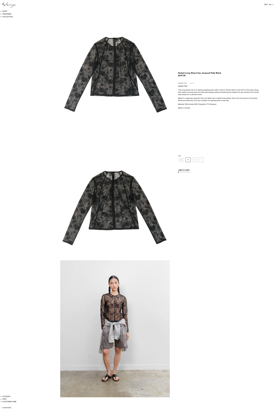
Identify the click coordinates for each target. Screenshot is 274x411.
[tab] (182, 83)
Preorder (7, 14)
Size (179, 156)
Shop (5, 11)
